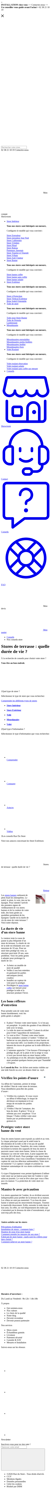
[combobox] (14, 147)
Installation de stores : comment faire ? (17, 1229)
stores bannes (11, 895)
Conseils (10, 371)
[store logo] (22, 38)
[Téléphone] (22, 123)
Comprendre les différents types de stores (19, 701)
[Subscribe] (23, 1460)
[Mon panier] (22, 102)
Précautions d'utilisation (11, 1227)
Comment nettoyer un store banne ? (16, 1242)
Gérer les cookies (14, 1484)
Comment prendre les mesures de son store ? (20, 1234)
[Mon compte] (22, 80)
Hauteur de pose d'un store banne (15, 1232)
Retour (46, 890)
